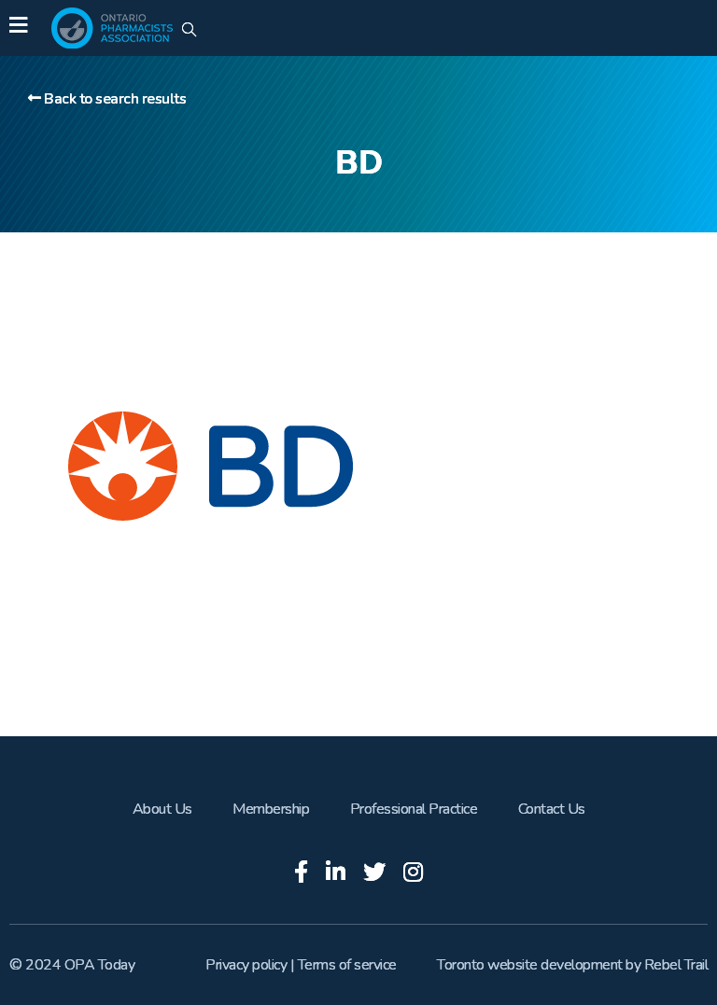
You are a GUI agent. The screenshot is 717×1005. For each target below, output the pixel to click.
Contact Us (551, 809)
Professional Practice (414, 809)
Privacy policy (246, 965)
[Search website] (189, 30)
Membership (270, 809)
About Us (162, 809)
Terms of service (347, 965)
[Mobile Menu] (18, 28)
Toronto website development (530, 965)
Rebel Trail (676, 965)
